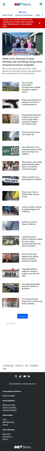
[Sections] (4, 4)
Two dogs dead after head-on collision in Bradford (31, 286)
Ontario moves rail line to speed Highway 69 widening (31, 209)
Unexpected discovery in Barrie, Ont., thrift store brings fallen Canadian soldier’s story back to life (31, 119)
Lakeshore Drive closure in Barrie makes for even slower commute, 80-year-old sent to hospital (32, 241)
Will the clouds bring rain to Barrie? (30, 133)
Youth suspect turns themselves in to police (32, 178)
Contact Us (19, 365)
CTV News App (8, 365)
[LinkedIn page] (29, 376)
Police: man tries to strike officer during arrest (30, 194)
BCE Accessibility (9, 395)
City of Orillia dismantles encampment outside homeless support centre (31, 87)
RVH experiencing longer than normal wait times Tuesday (32, 301)
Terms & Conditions (9, 407)
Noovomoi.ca (7, 436)
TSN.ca (5, 425)
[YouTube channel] (24, 376)
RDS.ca (5, 439)
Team (5, 368)
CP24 (5, 419)
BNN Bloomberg (8, 422)
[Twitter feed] (16, 376)
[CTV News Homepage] (22, 4)
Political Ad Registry (10, 410)
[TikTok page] (20, 376)
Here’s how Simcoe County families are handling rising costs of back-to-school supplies (22, 61)
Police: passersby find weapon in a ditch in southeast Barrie (31, 102)
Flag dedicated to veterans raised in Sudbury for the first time (30, 272)
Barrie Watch (8, 15)
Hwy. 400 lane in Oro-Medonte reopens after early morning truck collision (32, 150)
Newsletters (34, 365)
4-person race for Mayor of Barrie (29, 223)
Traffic (37, 15)
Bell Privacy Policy (9, 405)
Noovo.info (6, 434)
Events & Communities (24, 15)
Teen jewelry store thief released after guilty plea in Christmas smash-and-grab (32, 165)
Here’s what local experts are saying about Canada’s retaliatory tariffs (30, 257)
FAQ (26, 365)
